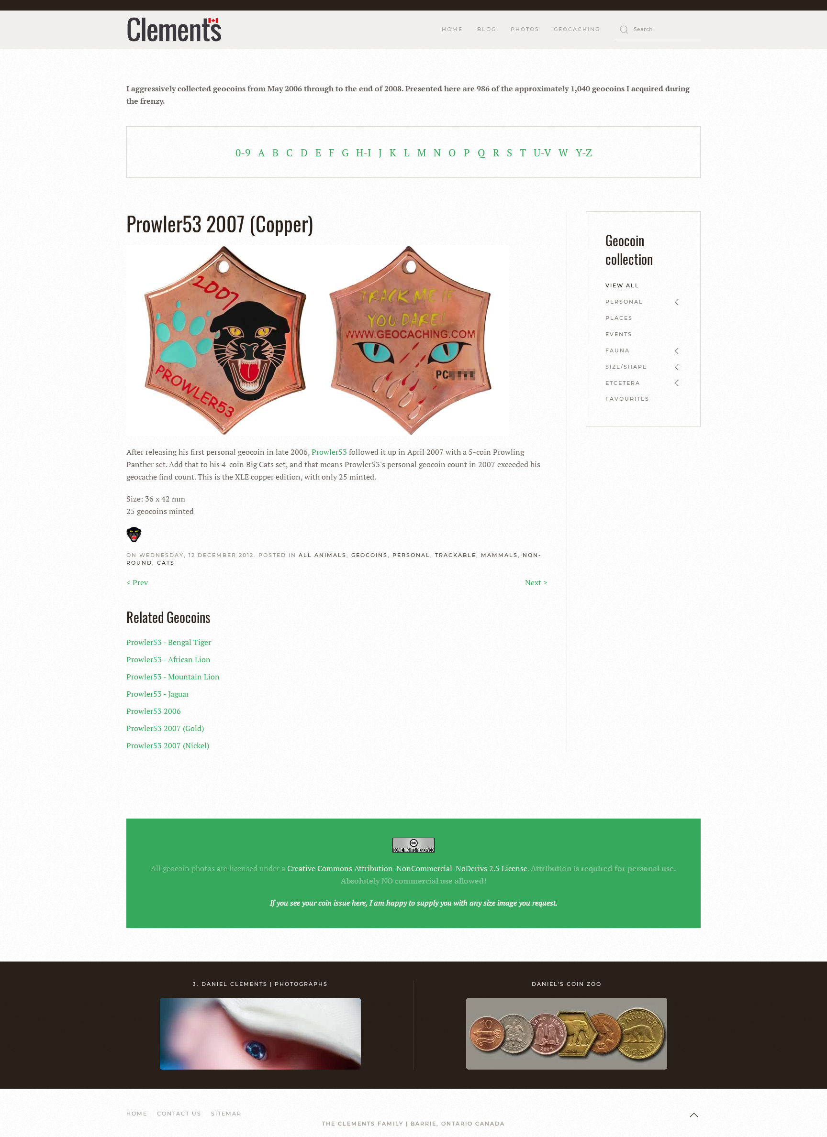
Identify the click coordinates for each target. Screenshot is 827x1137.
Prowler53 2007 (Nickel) (167, 745)
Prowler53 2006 (153, 711)
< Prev (137, 582)
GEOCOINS (369, 555)
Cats (166, 562)
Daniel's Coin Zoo (567, 984)
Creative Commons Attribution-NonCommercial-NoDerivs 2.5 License (407, 868)
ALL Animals (322, 555)
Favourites (627, 398)
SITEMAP (226, 1113)
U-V (542, 152)
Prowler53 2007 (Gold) (165, 728)
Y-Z (584, 152)
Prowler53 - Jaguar (157, 694)
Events (618, 334)
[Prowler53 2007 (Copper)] (317, 339)
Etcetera (622, 383)
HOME (452, 29)
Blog (486, 29)
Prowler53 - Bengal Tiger (168, 642)
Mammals (499, 555)
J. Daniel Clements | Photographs (260, 984)
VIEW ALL (622, 285)
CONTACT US (179, 1113)
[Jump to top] (694, 1115)
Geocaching (577, 29)
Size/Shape (626, 366)
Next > (536, 582)
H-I (363, 152)
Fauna (617, 350)
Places (619, 318)
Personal (411, 555)
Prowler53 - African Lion (168, 659)
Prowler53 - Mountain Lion (173, 676)
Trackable (455, 555)
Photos (525, 29)
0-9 (242, 152)
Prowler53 (329, 452)
